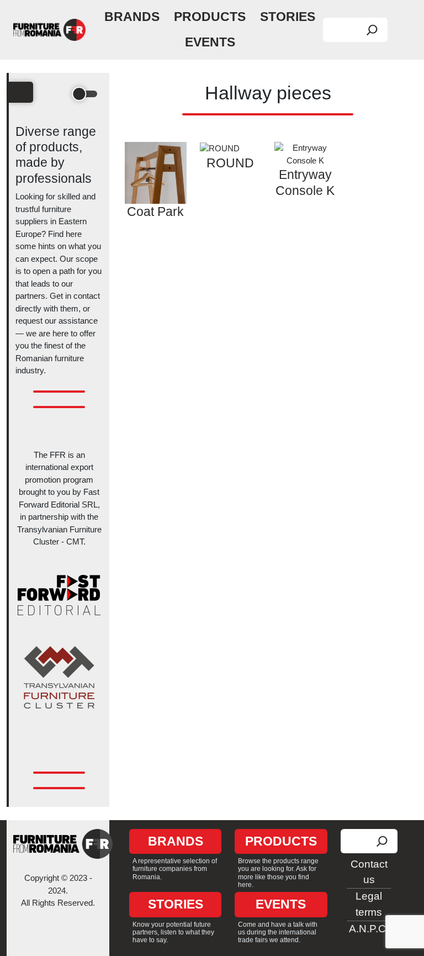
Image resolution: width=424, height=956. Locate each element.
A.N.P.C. (369, 928)
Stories (287, 17)
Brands (132, 17)
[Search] (372, 30)
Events (210, 42)
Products (210, 17)
